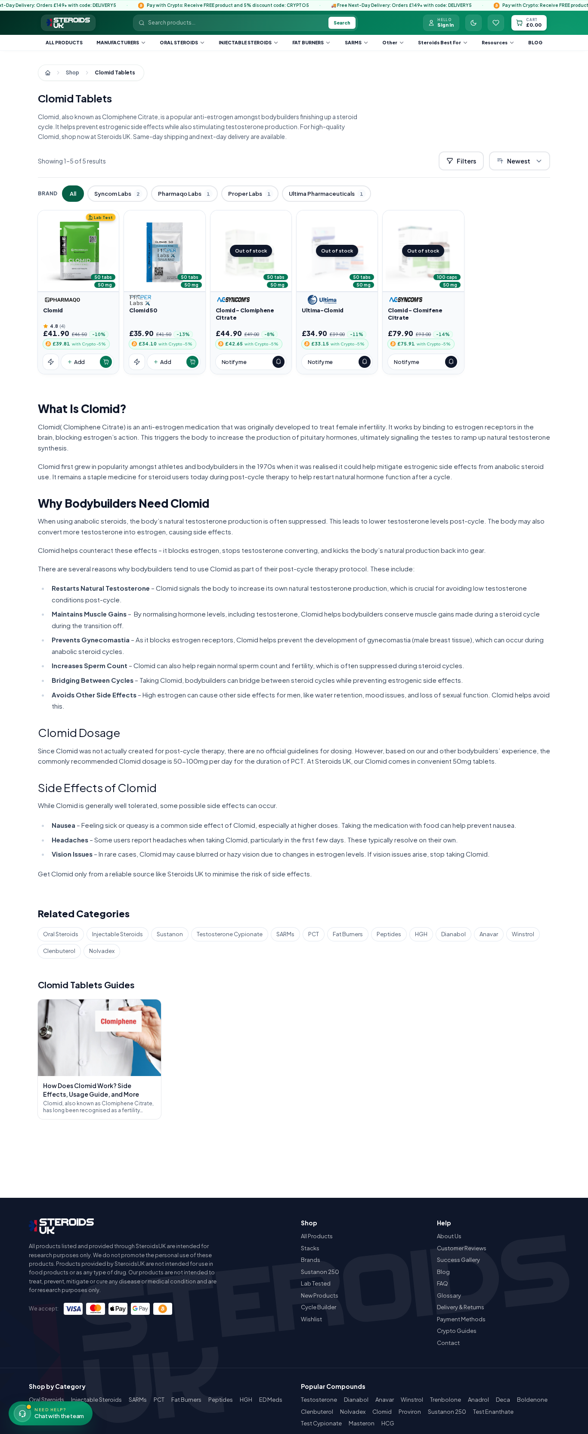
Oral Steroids (179, 42)
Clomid (382, 1411)
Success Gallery (458, 1259)
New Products (319, 1295)
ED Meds (270, 1399)
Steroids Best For (439, 42)
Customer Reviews (461, 1248)
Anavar (489, 934)
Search (342, 22)
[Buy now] (51, 362)
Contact (448, 1342)
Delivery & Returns (460, 1307)
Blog (535, 42)
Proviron (410, 1411)
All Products (64, 42)
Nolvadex (102, 950)
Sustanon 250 (320, 1271)
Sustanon (170, 934)
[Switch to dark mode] (473, 23)
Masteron (361, 1423)
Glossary (449, 1295)
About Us (449, 1236)
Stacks (310, 1248)
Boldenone (532, 1399)
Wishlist (311, 1319)
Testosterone (319, 1399)
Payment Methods (461, 1319)
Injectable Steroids (245, 42)
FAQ (442, 1283)
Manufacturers (117, 42)
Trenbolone (445, 1399)
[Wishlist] (496, 23)
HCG (387, 1423)
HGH (421, 934)
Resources (495, 42)
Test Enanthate (493, 1411)
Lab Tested (316, 1283)
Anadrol (478, 1399)
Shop (72, 72)
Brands (310, 1259)
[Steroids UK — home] (68, 23)
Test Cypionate (321, 1423)
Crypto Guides (457, 1330)
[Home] (48, 73)
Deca (503, 1399)
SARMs (353, 42)
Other (389, 42)
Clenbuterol (59, 950)
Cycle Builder (318, 1307)
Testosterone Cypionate (230, 934)
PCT (313, 934)
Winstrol (523, 934)
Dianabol (453, 934)
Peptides (389, 934)
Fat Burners (308, 42)
